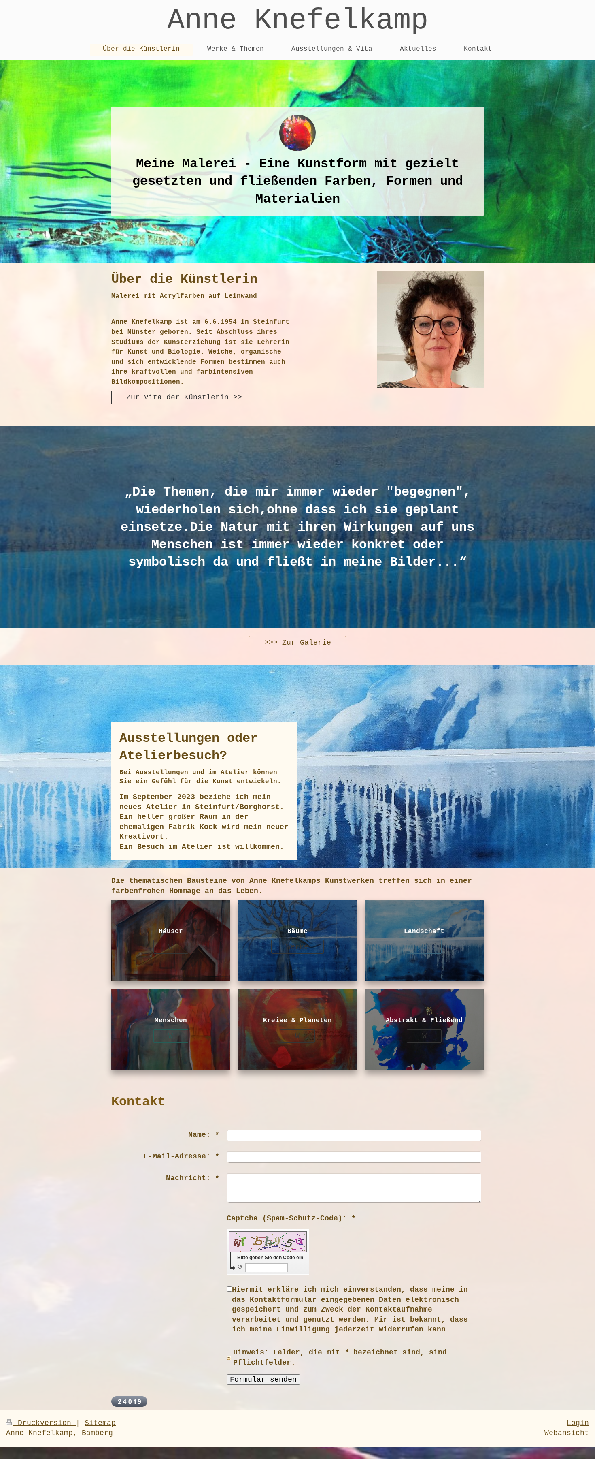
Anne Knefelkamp (297, 20)
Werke (297, 947)
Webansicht (566, 1433)
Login (578, 1423)
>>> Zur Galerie (297, 643)
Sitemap (100, 1423)
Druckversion (44, 1423)
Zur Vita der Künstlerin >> (184, 397)
